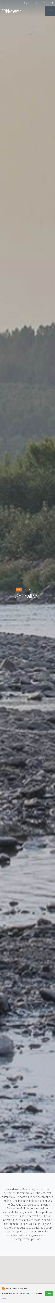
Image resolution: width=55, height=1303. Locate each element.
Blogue (26, 3)
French (44, 3)
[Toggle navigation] (50, 11)
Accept (39, 1293)
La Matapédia (11, 11)
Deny (49, 1293)
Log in (35, 3)
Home (19, 589)
